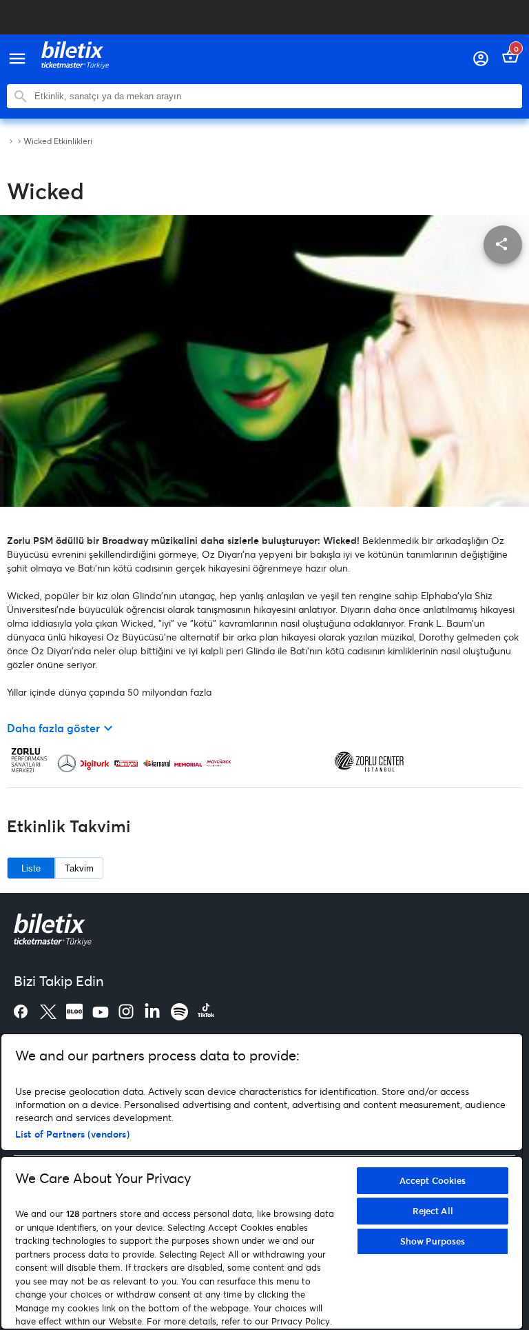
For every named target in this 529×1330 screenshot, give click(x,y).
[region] (261, 1181)
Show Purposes (433, 1241)
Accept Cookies (433, 1180)
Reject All (433, 1211)
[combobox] (275, 96)
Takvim (79, 868)
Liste (31, 868)
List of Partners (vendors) (72, 1133)
